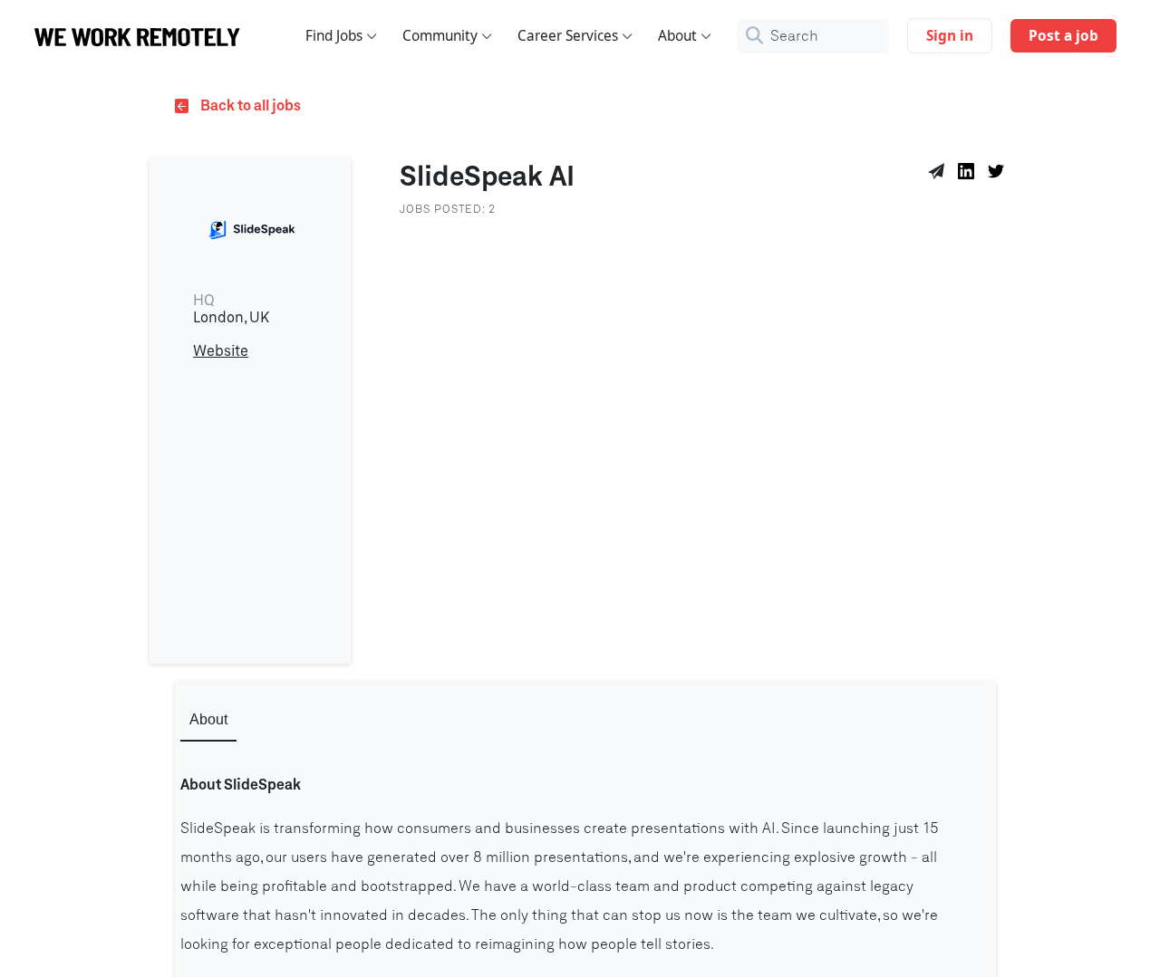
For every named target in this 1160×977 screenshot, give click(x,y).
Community (440, 35)
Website (220, 351)
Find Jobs (333, 35)
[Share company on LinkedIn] (969, 174)
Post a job (1063, 35)
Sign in (949, 35)
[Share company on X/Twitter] (999, 174)
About (677, 35)
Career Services (567, 35)
